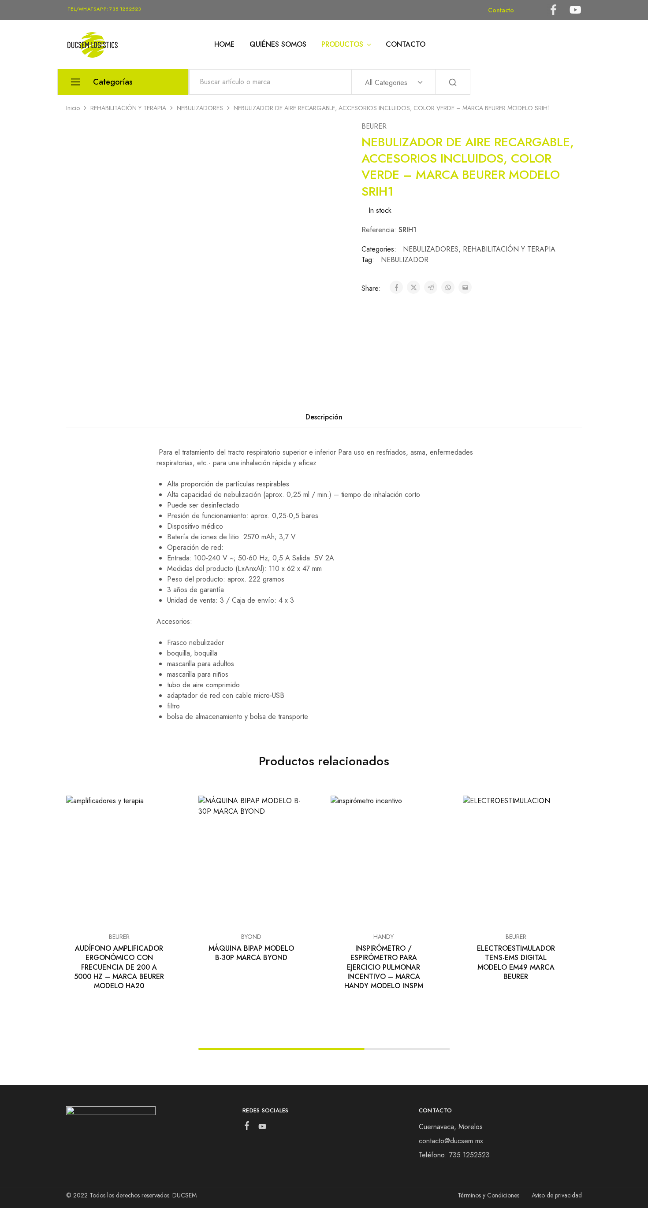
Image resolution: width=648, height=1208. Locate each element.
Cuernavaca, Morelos (451, 1127)
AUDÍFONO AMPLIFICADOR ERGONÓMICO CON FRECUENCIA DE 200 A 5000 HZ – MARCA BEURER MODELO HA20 (119, 967)
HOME (224, 44)
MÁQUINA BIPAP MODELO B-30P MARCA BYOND (251, 953)
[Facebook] (246, 1127)
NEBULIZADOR (404, 260)
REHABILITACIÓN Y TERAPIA (128, 108)
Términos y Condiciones (488, 1195)
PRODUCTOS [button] (342, 44)
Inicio (73, 108)
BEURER (374, 126)
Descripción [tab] (324, 417)
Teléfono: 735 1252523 (454, 1155)
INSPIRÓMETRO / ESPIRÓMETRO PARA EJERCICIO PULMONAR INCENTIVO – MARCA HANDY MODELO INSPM (383, 967)
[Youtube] (262, 1128)
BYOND (251, 936)
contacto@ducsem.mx (451, 1141)
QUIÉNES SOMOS (278, 44)
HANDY (383, 936)
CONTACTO (405, 44)
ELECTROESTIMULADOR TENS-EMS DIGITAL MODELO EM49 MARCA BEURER (516, 962)
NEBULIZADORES (200, 108)
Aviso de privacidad (557, 1195)
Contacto (501, 10)
